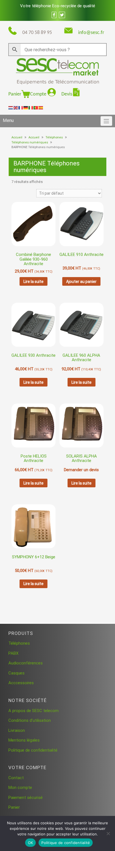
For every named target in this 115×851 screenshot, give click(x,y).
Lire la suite (33, 281)
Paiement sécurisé (25, 797)
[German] (25, 107)
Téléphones (54, 137)
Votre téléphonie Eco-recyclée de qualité (57, 5)
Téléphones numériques (29, 142)
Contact (16, 777)
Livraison (16, 730)
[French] (20, 107)
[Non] (108, 833)
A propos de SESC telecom (33, 710)
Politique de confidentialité (33, 750)
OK (30, 842)
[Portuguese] (36, 107)
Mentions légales (24, 740)
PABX (13, 653)
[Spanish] (41, 107)
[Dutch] (10, 107)
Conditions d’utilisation (29, 720)
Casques (16, 673)
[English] (15, 107)
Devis (66, 94)
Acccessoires (21, 682)
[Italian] (30, 107)
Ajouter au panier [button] (81, 281)
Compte (38, 94)
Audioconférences (25, 663)
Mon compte (20, 787)
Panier (14, 94)
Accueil (16, 137)
